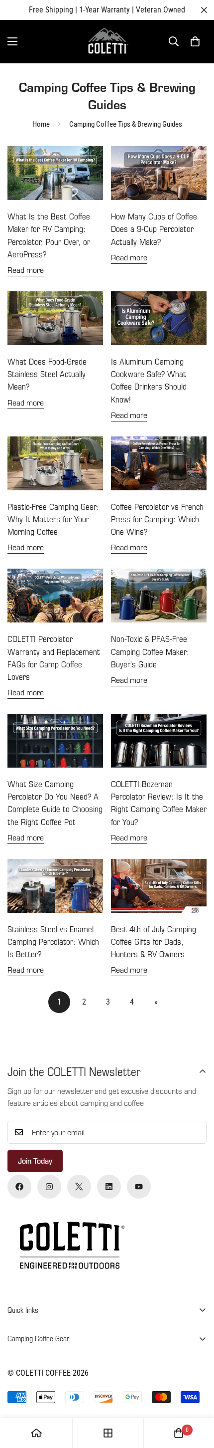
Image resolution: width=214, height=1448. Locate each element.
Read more (25, 270)
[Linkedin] (109, 1187)
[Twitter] (79, 1187)
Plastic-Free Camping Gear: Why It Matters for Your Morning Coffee (53, 519)
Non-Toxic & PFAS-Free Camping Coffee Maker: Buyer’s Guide (150, 651)
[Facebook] (19, 1187)
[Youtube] (139, 1187)
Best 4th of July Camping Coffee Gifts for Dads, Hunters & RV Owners (153, 941)
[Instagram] (49, 1187)
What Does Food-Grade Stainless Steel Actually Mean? (47, 374)
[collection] (108, 1433)
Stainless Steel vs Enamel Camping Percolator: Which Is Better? (53, 941)
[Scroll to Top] (196, 1395)
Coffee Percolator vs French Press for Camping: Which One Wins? (157, 519)
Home (41, 124)
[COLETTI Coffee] (107, 41)
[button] (195, 41)
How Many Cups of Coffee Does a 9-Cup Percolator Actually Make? (154, 228)
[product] (36, 1433)
